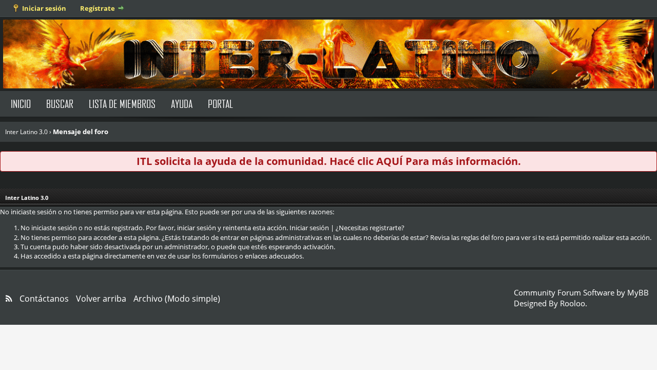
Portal (220, 103)
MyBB (638, 292)
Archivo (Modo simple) (176, 298)
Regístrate (97, 8)
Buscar (59, 103)
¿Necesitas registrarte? (370, 227)
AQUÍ (389, 161)
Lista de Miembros (122, 103)
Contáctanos (44, 298)
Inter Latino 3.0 (26, 131)
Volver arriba (101, 298)
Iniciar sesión (44, 8)
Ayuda (181, 103)
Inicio (21, 103)
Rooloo (572, 303)
